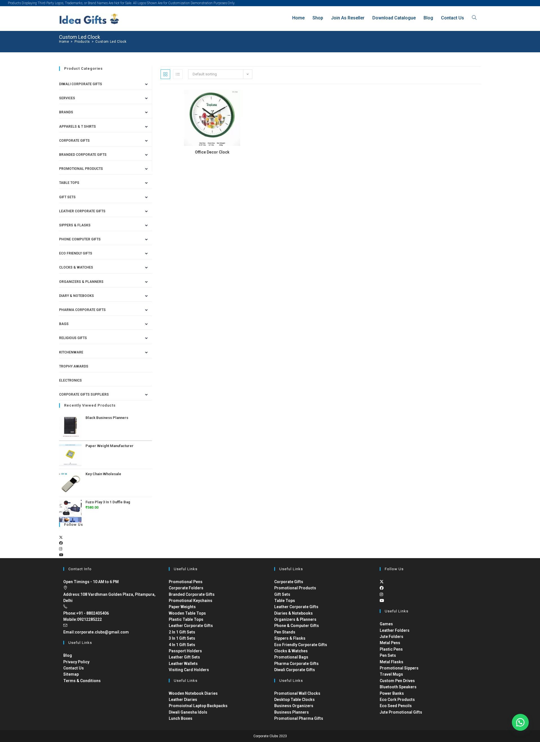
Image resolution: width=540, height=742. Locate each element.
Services (67, 98)
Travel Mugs (391, 674)
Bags (64, 324)
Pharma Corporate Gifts (82, 310)
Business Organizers (293, 705)
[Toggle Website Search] (474, 17)
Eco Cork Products (397, 699)
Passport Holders (185, 651)
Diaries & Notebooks (293, 613)
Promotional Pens (185, 581)
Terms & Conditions (82, 680)
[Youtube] (61, 555)
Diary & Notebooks (76, 296)
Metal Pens (390, 642)
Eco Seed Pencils (396, 705)
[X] (61, 537)
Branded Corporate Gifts (192, 594)
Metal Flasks (391, 662)
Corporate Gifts (74, 141)
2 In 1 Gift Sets (182, 632)
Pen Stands (284, 632)
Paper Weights (182, 607)
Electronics (70, 380)
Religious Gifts (73, 338)
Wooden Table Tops (187, 613)
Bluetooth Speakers (398, 687)
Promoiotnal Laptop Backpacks (198, 705)
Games (386, 624)
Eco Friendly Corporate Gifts (300, 644)
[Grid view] (165, 74)
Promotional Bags (291, 657)
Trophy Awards (73, 366)
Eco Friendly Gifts (75, 253)
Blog (67, 655)
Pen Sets (388, 655)
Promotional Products (81, 169)
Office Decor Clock (212, 152)
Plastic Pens (391, 649)
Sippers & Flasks (75, 225)
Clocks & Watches (76, 267)
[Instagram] (60, 549)
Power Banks (392, 693)
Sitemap (71, 674)
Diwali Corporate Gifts (80, 84)
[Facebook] (61, 543)
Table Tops (69, 183)
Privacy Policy (76, 662)
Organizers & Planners (81, 282)
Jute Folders (391, 636)
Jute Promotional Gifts (401, 712)
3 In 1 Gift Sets (182, 638)
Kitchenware (71, 352)
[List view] (178, 74)
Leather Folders (395, 630)
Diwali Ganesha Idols (188, 712)
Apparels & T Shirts (77, 126)
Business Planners (291, 712)
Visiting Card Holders (189, 669)
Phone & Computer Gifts (296, 625)
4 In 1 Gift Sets (182, 644)
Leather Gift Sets (184, 657)
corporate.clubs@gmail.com (102, 632)
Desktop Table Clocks (294, 699)
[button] (520, 722)
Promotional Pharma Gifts (298, 718)
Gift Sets (67, 197)
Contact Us (73, 668)
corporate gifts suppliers (84, 394)
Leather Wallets (183, 663)
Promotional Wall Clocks (297, 693)
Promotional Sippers (399, 668)
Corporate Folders (186, 588)
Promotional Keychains (190, 600)
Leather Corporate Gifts (82, 211)
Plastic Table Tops (186, 619)
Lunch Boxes (180, 718)
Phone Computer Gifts (80, 239)
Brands (66, 112)
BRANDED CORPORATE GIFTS (83, 155)
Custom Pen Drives (397, 680)
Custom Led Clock (111, 42)
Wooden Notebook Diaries (193, 693)
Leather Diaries (183, 699)
